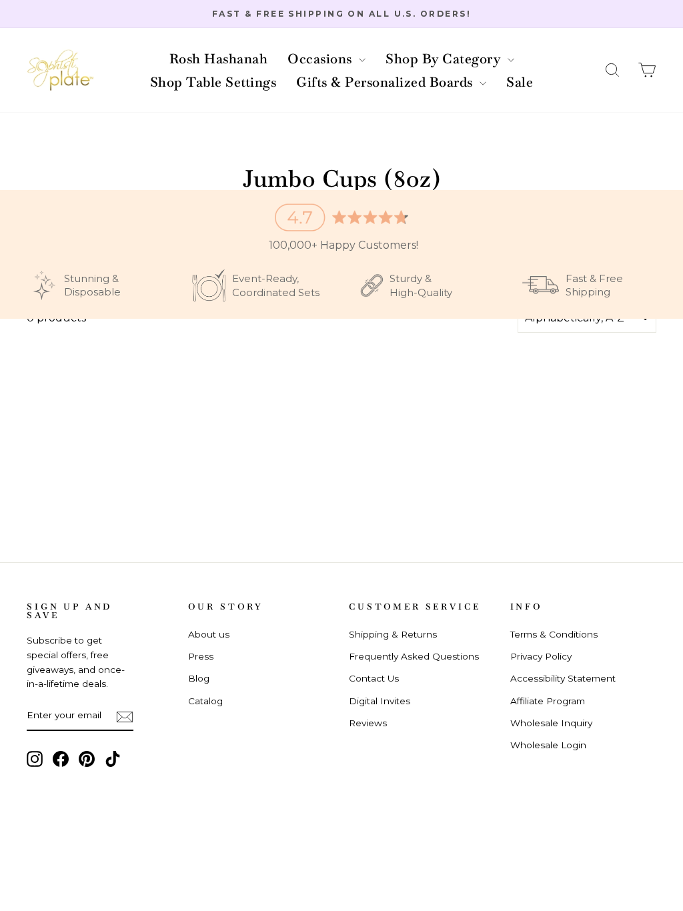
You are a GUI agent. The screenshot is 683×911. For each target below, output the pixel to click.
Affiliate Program (547, 701)
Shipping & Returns (393, 634)
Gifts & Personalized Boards (386, 82)
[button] (612, 70)
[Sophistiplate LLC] (60, 70)
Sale (519, 82)
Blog (198, 678)
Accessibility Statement (563, 678)
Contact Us (374, 678)
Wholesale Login (548, 745)
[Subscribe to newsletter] (124, 716)
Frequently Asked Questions (414, 656)
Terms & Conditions (554, 634)
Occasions (321, 58)
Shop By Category (445, 58)
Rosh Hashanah (218, 58)
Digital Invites (379, 701)
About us (208, 634)
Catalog (205, 701)
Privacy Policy (541, 656)
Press (200, 656)
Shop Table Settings (213, 82)
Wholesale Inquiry (551, 723)
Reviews (368, 723)
